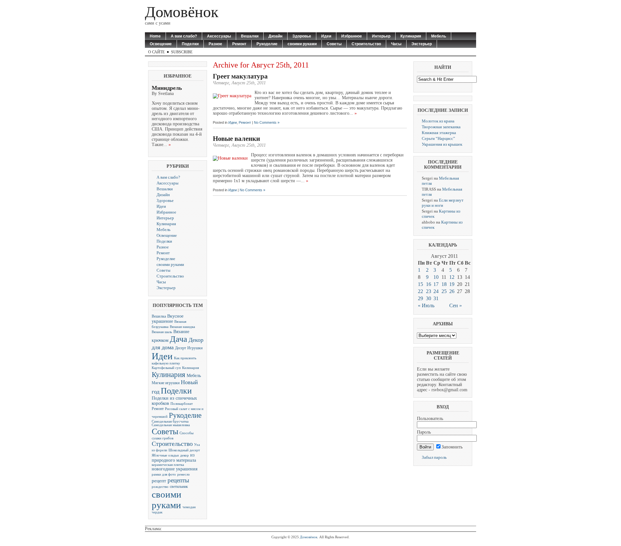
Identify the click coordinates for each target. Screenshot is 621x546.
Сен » (455, 305)
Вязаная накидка (182, 327)
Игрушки (194, 348)
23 (428, 291)
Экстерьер (421, 44)
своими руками (302, 44)
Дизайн (275, 36)
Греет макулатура (240, 76)
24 (436, 291)
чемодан (189, 507)
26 (451, 291)
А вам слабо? (184, 36)
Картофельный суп (166, 368)
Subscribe (181, 52)
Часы (396, 44)
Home (155, 36)
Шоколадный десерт (184, 450)
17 (436, 284)
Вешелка (159, 316)
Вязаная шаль (162, 332)
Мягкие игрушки (166, 383)
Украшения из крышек (442, 144)
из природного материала (174, 458)
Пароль (424, 432)
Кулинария (410, 36)
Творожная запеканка (441, 126)
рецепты (178, 480)
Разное (215, 44)
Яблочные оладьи (165, 455)
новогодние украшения (174, 469)
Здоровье (301, 36)
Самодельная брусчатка (170, 421)
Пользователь (430, 418)
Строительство (366, 44)
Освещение (161, 44)
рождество (160, 486)
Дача (178, 339)
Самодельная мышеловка (171, 425)
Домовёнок (181, 11)
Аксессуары (219, 36)
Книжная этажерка (439, 132)
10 (436, 277)
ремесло (183, 474)
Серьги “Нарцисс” (438, 138)
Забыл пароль (434, 457)
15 (420, 284)
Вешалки (249, 36)
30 (428, 298)
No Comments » (266, 122)
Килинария (190, 368)
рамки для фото (164, 474)
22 (420, 291)
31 (436, 298)
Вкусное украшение (167, 319)
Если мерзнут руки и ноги (442, 203)
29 (420, 298)
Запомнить (452, 447)
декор (184, 455)
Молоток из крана (438, 121)
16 (428, 284)
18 (444, 284)
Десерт (180, 348)
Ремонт (239, 44)
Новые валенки (236, 138)
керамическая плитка (168, 465)
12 (451, 277)
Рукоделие (267, 44)
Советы (334, 44)
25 (444, 291)
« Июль (426, 305)
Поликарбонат (181, 403)
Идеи (326, 36)
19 (451, 284)
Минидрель (167, 88)
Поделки (190, 44)
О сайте (156, 52)
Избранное (351, 36)
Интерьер (381, 36)
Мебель (438, 36)
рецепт (159, 480)
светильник (179, 486)
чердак (157, 512)
